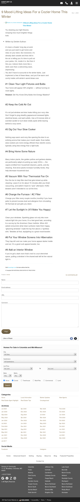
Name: (3, 280)
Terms (42, 500)
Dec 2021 (24, 426)
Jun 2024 (62, 415)
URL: (3, 295)
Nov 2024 (43, 412)
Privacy (49, 500)
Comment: (4, 303)
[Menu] (77, 3)
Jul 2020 (62, 435)
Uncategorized (44, 400)
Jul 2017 (4, 441)
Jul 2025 (4, 409)
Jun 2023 (24, 423)
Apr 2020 (43, 438)
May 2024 (4, 417)
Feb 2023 (4, 426)
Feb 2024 (62, 417)
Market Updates (45, 397)
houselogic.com (12, 267)
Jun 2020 (4, 438)
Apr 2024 (23, 417)
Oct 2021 (62, 426)
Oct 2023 (62, 420)
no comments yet (71, 275)
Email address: (6, 287)
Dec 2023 (24, 420)
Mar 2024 (43, 417)
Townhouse (26, 380)
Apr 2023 (62, 423)
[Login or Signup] (72, 3)
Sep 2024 (4, 415)
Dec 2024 (24, 412)
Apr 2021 (23, 432)
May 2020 (24, 438)
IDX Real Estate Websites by (10, 500)
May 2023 (43, 423)
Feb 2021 (62, 432)
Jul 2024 (42, 415)
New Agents (63, 397)
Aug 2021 (24, 429)
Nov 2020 (43, 435)
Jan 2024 (4, 420)
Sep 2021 (4, 429)
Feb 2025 (62, 409)
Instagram (43, 449)
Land (59, 380)
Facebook (4, 449)
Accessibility (35, 500)
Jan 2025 (4, 412)
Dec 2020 (24, 435)
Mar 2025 (43, 409)
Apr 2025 (23, 409)
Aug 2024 (24, 415)
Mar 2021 (43, 432)
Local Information (26, 397)
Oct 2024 (62, 412)
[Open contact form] (61, 3)
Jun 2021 (62, 429)
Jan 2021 (4, 435)
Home (8, 274)
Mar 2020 (62, 438)
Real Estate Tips (26, 400)
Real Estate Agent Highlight (9, 400)
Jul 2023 (4, 423)
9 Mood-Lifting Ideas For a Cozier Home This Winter (34, 14)
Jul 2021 (42, 429)
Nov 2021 (43, 426)
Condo (16, 380)
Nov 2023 (43, 420)
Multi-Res (38, 380)
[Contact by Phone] (66, 3)
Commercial (49, 380)
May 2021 (4, 432)
